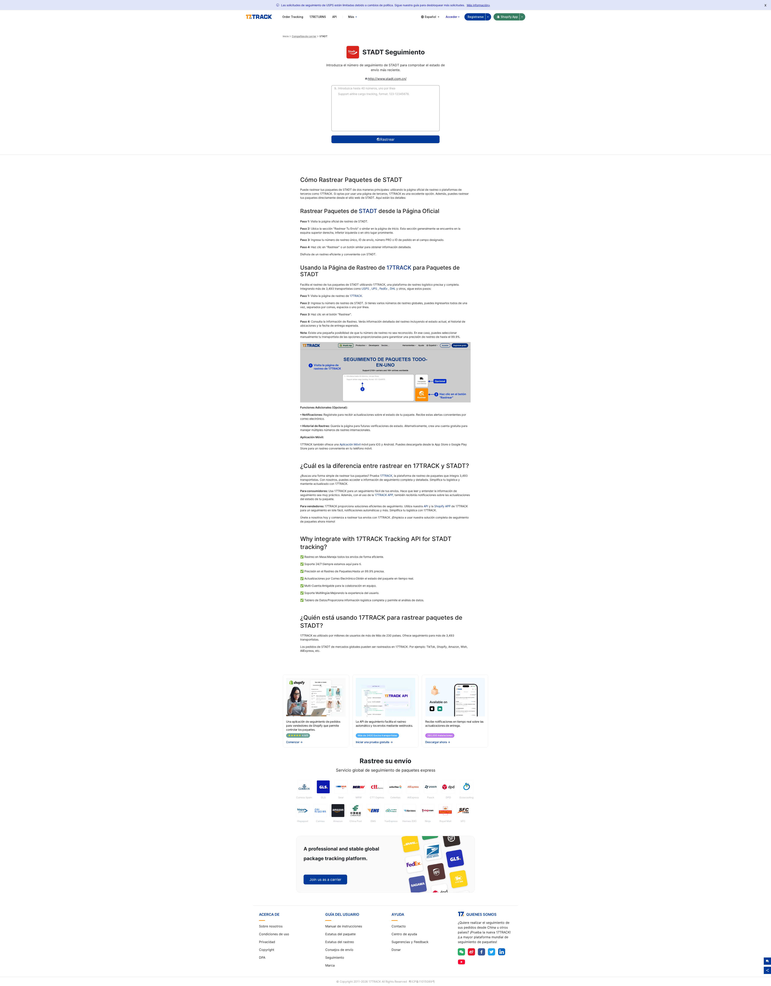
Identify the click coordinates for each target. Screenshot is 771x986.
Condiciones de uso (274, 934)
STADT (368, 211)
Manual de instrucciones (343, 926)
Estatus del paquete (340, 934)
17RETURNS (318, 16)
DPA (262, 957)
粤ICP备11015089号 (422, 981)
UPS (374, 288)
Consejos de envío (339, 950)
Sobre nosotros (270, 926)
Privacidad (267, 942)
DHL (393, 288)
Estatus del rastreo (339, 942)
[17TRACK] (259, 17)
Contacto (399, 926)
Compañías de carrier (304, 36)
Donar (396, 950)
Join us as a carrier (325, 879)
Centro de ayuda (404, 934)
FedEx (383, 288)
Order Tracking (292, 16)
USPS (366, 288)
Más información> (478, 5)
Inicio (286, 36)
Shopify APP (442, 506)
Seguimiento (334, 957)
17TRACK (400, 267)
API (334, 16)
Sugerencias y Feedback (410, 942)
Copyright (266, 950)
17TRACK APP (384, 495)
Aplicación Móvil (350, 444)
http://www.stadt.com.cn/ (387, 79)
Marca (330, 965)
